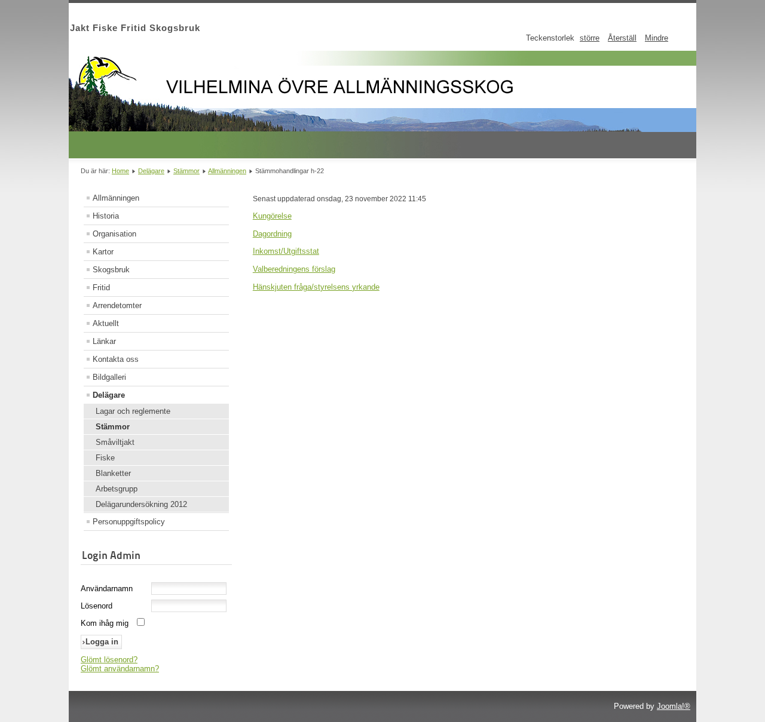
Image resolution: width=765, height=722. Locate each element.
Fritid (101, 287)
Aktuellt (106, 323)
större (589, 37)
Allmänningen (227, 170)
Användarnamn (107, 588)
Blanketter (113, 473)
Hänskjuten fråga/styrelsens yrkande (316, 286)
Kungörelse (272, 215)
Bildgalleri (109, 377)
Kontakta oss (116, 359)
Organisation (114, 233)
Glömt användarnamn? (120, 668)
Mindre (656, 37)
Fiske (105, 457)
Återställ (622, 37)
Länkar (104, 341)
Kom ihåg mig (104, 623)
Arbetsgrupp (116, 488)
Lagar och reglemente (133, 411)
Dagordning (272, 233)
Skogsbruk (111, 269)
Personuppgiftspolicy (129, 521)
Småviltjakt (115, 442)
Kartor (103, 251)
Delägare (151, 170)
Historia (106, 215)
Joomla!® (673, 706)
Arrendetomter (117, 305)
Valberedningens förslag (294, 269)
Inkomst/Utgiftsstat (286, 251)
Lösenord (96, 605)
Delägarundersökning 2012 (141, 504)
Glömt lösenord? (109, 659)
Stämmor (186, 170)
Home (120, 170)
